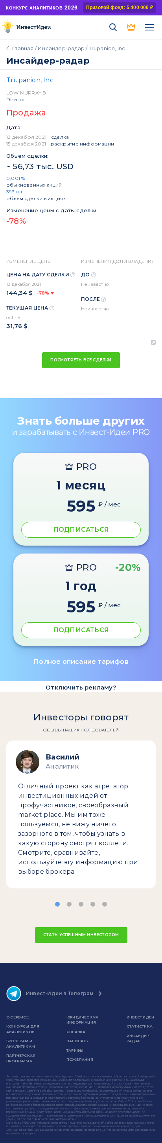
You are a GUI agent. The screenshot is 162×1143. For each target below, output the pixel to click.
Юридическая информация (82, 1020)
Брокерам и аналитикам (20, 1044)
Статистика (140, 1026)
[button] (57, 904)
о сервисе (17, 1017)
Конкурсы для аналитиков (22, 1029)
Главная (22, 48)
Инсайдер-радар (61, 48)
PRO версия (131, 27)
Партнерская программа (20, 1058)
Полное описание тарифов (81, 661)
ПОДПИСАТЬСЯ (81, 529)
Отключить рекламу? (81, 687)
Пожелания (79, 1059)
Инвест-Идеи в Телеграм (60, 993)
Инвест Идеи (140, 1017)
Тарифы (74, 1050)
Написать (77, 1041)
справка (75, 1032)
